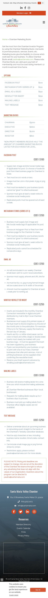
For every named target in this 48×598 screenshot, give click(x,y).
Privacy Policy (23, 536)
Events (34, 3)
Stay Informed (18, 3)
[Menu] (44, 22)
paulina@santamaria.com (23, 59)
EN (39, 3)
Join (11, 3)
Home (4, 39)
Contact (6, 3)
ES (42, 3)
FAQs (23, 532)
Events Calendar (23, 528)
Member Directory (23, 524)
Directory (27, 3)
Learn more (13, 595)
